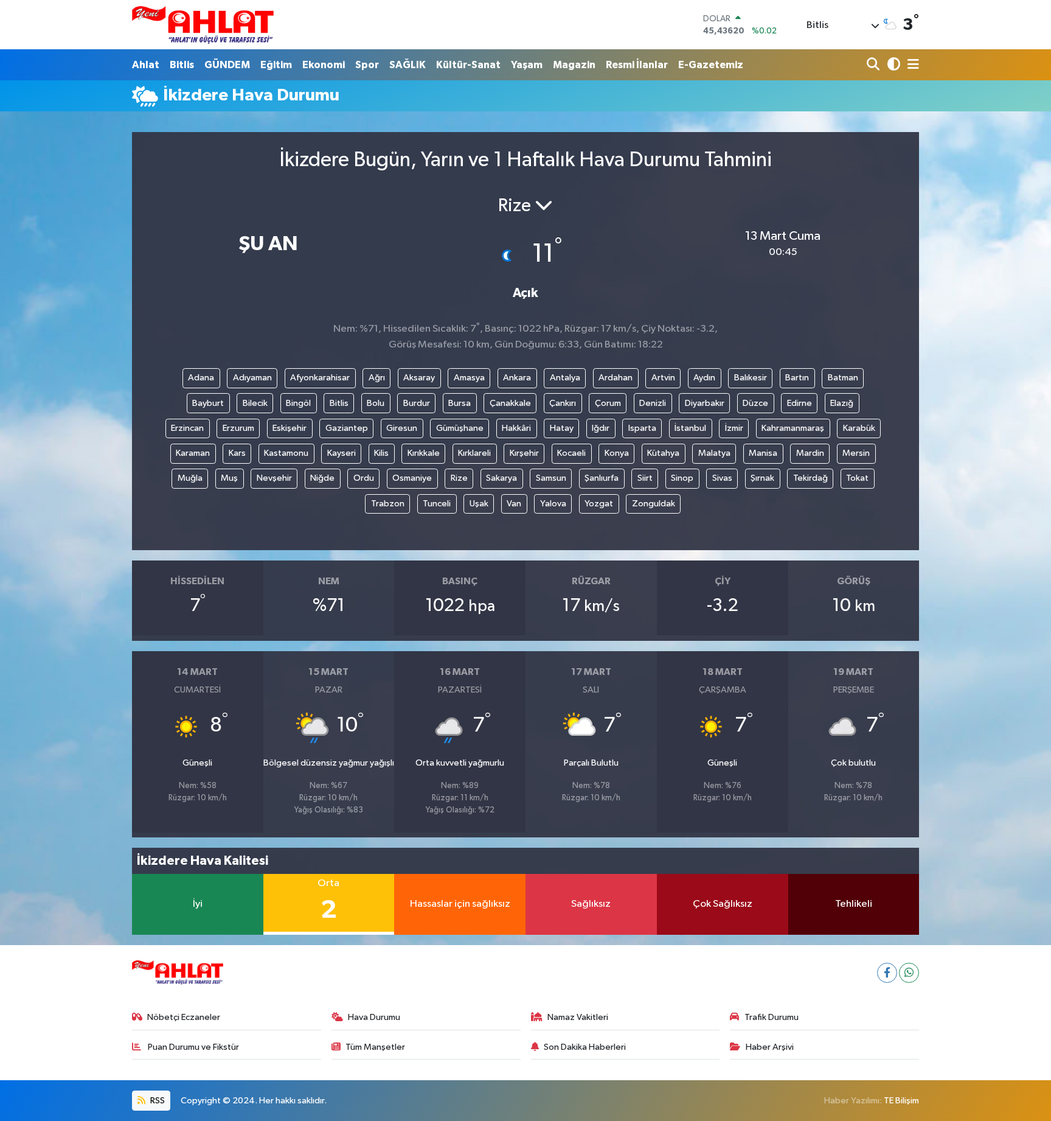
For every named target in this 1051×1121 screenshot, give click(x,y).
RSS (156, 1100)
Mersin (856, 453)
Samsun (551, 478)
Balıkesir (750, 377)
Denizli (652, 403)
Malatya (714, 453)
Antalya (565, 377)
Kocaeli (571, 453)
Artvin (663, 377)
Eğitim (276, 65)
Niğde (322, 478)
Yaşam (527, 65)
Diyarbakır (704, 403)
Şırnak (762, 478)
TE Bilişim (901, 1100)
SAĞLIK (407, 65)
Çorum (608, 403)
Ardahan (615, 377)
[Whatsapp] (909, 973)
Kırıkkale (424, 453)
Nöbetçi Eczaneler (183, 1017)
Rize (459, 478)
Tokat (857, 478)
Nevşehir (274, 478)
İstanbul (690, 428)
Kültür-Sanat (468, 65)
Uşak (479, 503)
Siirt (645, 478)
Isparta (642, 428)
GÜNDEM (227, 65)
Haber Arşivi (770, 1047)
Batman (843, 377)
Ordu (363, 478)
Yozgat (598, 503)
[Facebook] (887, 973)
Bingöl (298, 403)
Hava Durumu (374, 1017)
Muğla (190, 478)
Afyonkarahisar (320, 377)
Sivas (722, 478)
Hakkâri (516, 428)
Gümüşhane (460, 428)
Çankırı (562, 403)
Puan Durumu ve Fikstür (192, 1047)
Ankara (517, 377)
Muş (229, 478)
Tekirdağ (810, 478)
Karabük (859, 428)
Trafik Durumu (771, 1017)
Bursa (459, 403)
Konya (617, 453)
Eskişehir (289, 428)
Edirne (799, 403)
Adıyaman (252, 377)
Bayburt (208, 403)
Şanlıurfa (601, 478)
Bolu (375, 403)
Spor (367, 65)
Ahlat (145, 65)
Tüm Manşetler (375, 1047)
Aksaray (419, 377)
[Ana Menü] (911, 65)
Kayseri (341, 453)
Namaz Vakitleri (577, 1017)
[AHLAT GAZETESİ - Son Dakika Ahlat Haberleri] (203, 24)
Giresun (401, 428)
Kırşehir (524, 453)
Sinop (682, 478)
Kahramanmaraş (792, 428)
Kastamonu (286, 453)
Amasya (469, 377)
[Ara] (874, 65)
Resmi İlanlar (637, 65)
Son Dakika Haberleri (585, 1047)
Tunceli (437, 503)
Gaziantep (346, 428)
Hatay (562, 428)
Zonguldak (653, 503)
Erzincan (187, 428)
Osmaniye (412, 478)
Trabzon (387, 503)
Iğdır (600, 428)
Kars (237, 453)
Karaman (193, 453)
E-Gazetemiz (710, 65)
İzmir (734, 428)
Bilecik (255, 403)
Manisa (763, 453)
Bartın (797, 377)
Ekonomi (323, 65)
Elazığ (841, 403)
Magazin (574, 65)
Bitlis (182, 65)
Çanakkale (510, 403)
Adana (201, 377)
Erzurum (238, 428)
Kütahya (663, 453)
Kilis (381, 453)
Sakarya (501, 478)
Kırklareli (474, 453)
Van (514, 503)
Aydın (704, 377)
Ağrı (377, 377)
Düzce (755, 403)
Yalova (553, 503)
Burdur (416, 403)
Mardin (810, 453)
